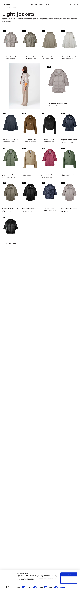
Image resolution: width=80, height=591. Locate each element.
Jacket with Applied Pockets (30, 174)
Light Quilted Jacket (11, 56)
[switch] (35, 587)
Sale (32, 4)
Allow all (69, 574)
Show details (62, 587)
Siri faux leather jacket (30, 139)
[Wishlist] (72, 4)
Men (36, 4)
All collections (8, 7)
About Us (47, 4)
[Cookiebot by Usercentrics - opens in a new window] (9, 587)
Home (4, 7)
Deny (69, 581)
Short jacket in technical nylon (49, 56)
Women (41, 4)
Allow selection (69, 578)
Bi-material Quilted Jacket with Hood (58, 103)
